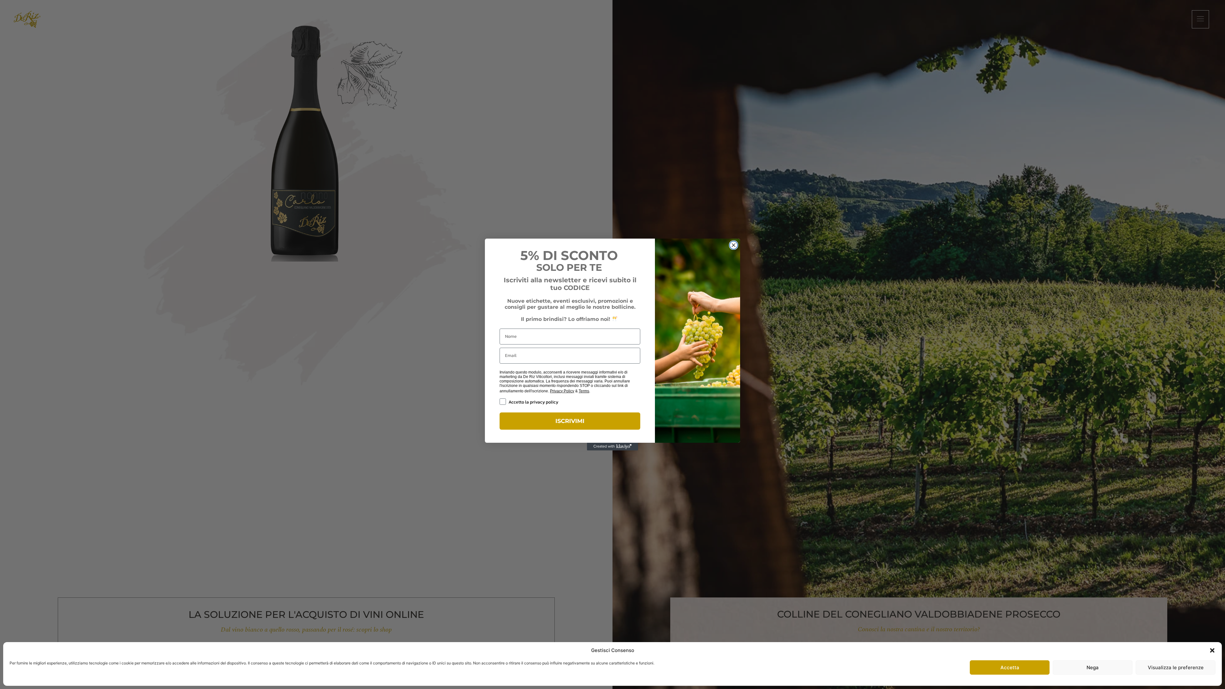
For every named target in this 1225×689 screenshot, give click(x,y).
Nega (1093, 667)
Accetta (1009, 667)
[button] (1212, 650)
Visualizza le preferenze (1176, 667)
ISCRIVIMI (569, 421)
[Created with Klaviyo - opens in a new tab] (612, 446)
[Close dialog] (734, 245)
